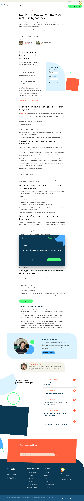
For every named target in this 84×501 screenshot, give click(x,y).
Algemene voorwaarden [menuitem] (26, 498)
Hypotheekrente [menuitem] (43, 5)
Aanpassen (39, 259)
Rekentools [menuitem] (33, 5)
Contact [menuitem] (46, 475)
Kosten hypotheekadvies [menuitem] (50, 484)
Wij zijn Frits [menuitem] (46, 472)
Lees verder (55, 369)
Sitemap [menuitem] (49, 498)
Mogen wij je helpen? (48, 352)
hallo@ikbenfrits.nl (11, 478)
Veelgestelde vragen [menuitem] (32, 487)
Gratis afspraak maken (75, 6)
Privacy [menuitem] (8, 498)
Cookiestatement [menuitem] (16, 498)
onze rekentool (49, 180)
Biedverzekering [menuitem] (31, 481)
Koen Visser (44, 43)
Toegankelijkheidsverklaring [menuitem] (39, 498)
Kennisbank (21, 10)
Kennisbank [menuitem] (52, 5)
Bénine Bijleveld (28, 43)
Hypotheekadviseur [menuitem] (32, 472)
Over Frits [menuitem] (60, 5)
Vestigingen (70, 1)
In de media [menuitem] (47, 487)
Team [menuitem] (45, 478)
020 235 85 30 (10, 477)
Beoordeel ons (65, 479)
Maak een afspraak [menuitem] (32, 484)
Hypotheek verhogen (30, 10)
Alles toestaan (54, 259)
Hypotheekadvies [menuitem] (24, 5)
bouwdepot (24, 113)
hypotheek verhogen (31, 87)
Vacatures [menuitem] (46, 481)
